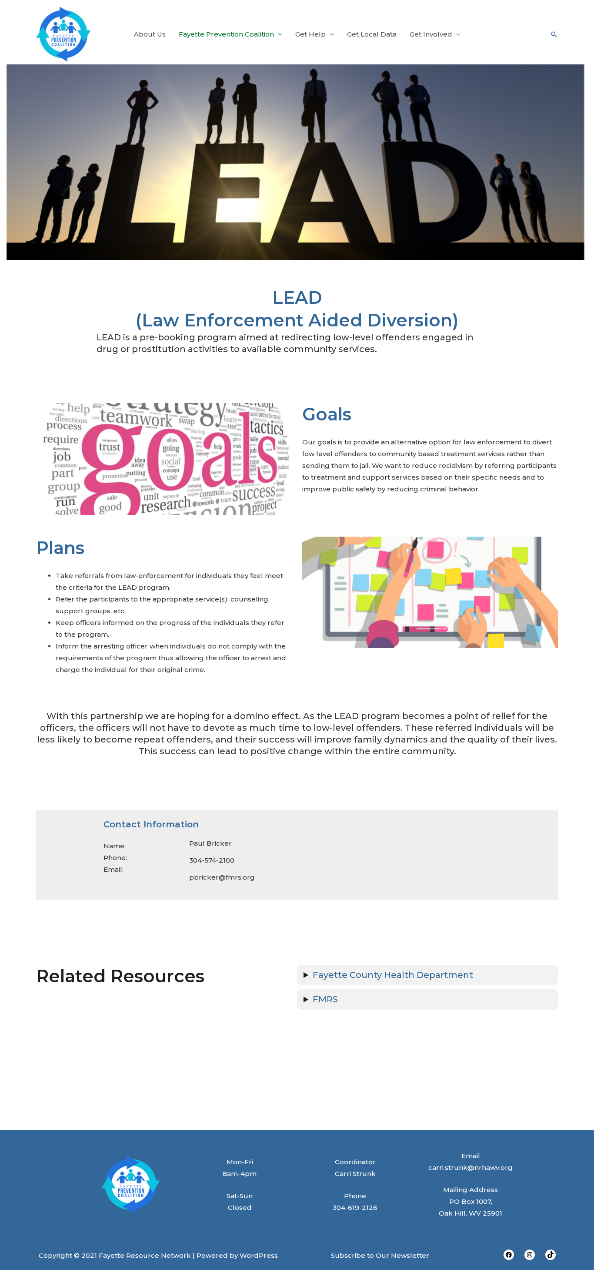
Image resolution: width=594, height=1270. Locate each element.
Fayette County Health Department (393, 975)
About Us (150, 34)
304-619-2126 (355, 1207)
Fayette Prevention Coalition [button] (226, 34)
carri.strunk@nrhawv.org (470, 1167)
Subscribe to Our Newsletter (380, 1255)
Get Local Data (372, 34)
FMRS (325, 999)
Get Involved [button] (431, 34)
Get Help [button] (310, 34)
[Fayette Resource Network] (63, 34)
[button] (554, 34)
